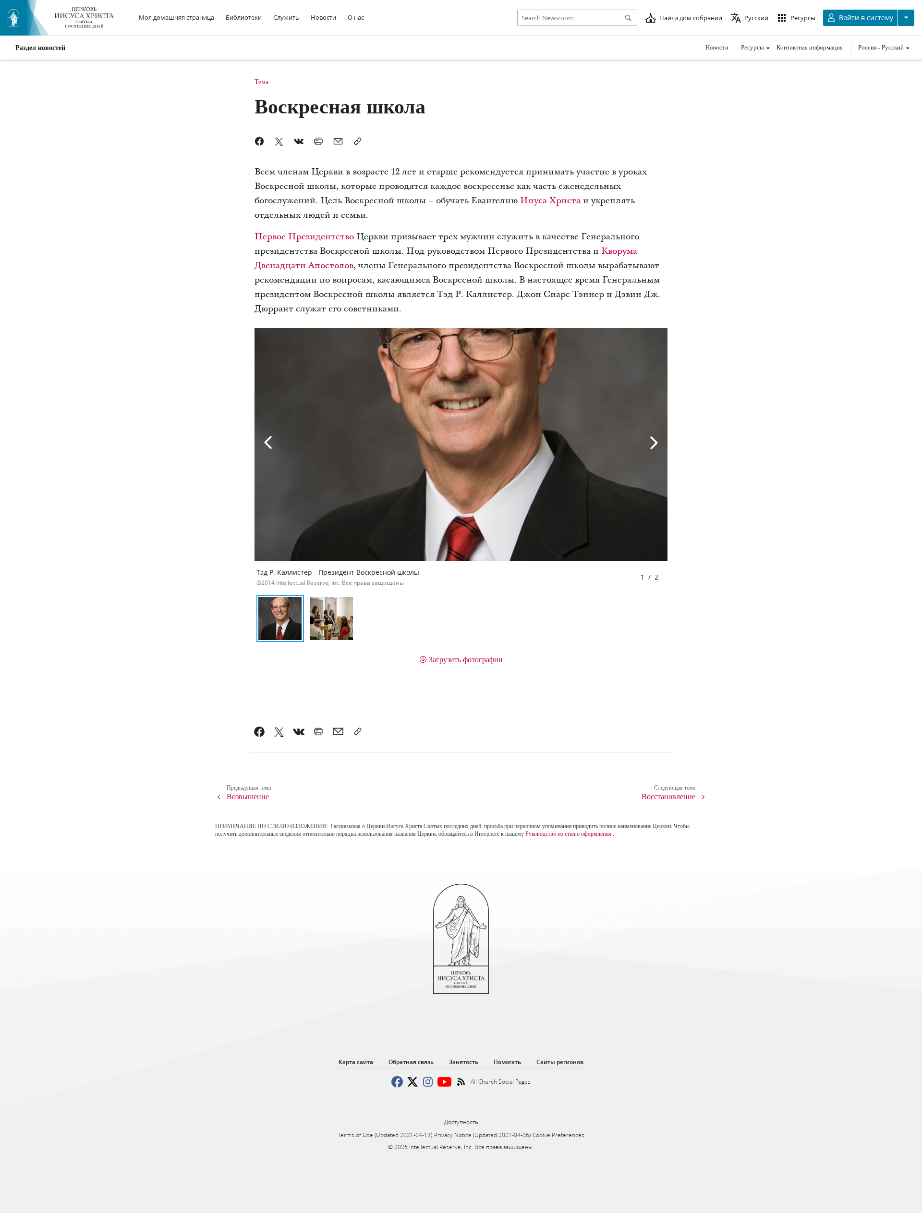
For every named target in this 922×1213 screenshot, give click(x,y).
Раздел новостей (40, 47)
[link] (259, 731)
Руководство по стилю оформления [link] (568, 833)
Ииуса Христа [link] (550, 201)
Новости (716, 47)
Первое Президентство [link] (304, 237)
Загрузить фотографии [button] (466, 659)
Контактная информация (809, 47)
